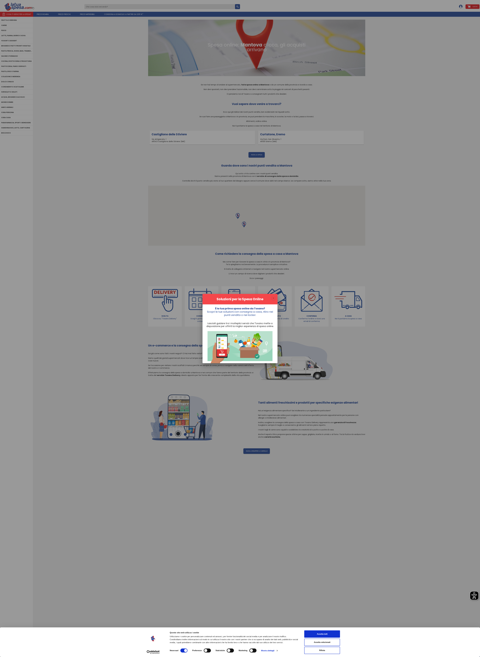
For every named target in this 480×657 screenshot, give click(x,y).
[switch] (207, 651)
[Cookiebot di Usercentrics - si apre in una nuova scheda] (153, 652)
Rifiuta (322, 650)
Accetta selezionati (322, 642)
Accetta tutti (322, 634)
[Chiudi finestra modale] (273, 298)
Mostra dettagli (267, 651)
